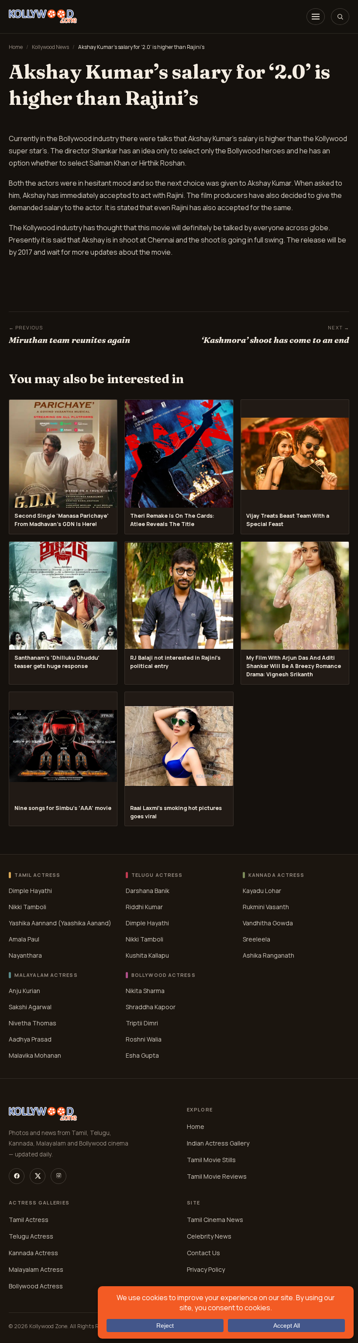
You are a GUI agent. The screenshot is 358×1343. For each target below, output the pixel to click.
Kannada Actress (33, 1253)
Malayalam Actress (36, 1269)
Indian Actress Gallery (218, 1143)
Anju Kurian (24, 990)
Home (16, 47)
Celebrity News (209, 1236)
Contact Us (203, 1253)
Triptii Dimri (142, 1023)
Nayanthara (25, 955)
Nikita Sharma (145, 990)
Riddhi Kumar (144, 907)
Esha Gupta (142, 1055)
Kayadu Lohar (262, 890)
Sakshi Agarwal (30, 1007)
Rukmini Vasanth (266, 907)
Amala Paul (24, 939)
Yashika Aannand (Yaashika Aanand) (60, 923)
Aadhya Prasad (30, 1039)
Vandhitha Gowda (268, 923)
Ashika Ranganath (268, 955)
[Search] (340, 16)
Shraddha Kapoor (151, 1007)
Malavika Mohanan (35, 1055)
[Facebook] (16, 1176)
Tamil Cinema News (215, 1219)
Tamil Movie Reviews (217, 1176)
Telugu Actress (31, 1236)
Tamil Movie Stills (211, 1160)
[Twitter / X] (37, 1176)
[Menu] (315, 16)
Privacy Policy (206, 1269)
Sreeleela (256, 939)
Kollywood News (50, 47)
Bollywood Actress (36, 1286)
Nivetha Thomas (32, 1023)
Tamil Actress (28, 1219)
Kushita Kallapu (147, 955)
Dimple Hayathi (30, 890)
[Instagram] (58, 1176)
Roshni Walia (144, 1039)
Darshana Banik (147, 890)
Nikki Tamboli (27, 907)
